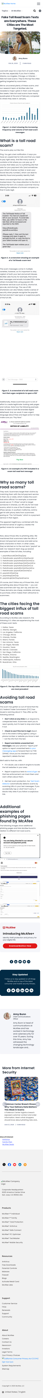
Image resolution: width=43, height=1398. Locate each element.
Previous (4, 1104)
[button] (40, 10)
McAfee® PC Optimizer (11, 1234)
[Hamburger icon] (38, 4)
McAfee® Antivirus (9, 1226)
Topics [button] (5, 11)
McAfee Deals (8, 1144)
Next (37, 1104)
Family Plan (7, 1142)
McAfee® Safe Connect (11, 1230)
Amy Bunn (23, 58)
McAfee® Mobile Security (12, 1242)
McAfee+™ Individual (11, 1214)
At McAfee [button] (16, 11)
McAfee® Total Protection (12, 1222)
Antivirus (6, 1139)
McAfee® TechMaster (11, 1238)
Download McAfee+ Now (20, 946)
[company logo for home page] (9, 3)
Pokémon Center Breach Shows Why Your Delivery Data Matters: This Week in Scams (21, 1107)
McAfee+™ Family (9, 1218)
